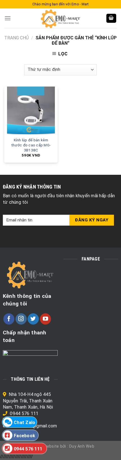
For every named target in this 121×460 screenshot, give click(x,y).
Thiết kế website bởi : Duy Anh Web (60, 446)
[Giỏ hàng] (111, 18)
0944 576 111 (24, 413)
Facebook (24, 435)
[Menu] (7, 18)
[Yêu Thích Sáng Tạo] (60, 18)
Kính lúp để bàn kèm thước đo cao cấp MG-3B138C (31, 145)
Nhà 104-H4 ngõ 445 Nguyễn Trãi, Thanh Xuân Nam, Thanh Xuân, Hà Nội (28, 401)
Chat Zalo (24, 422)
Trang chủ (16, 37)
